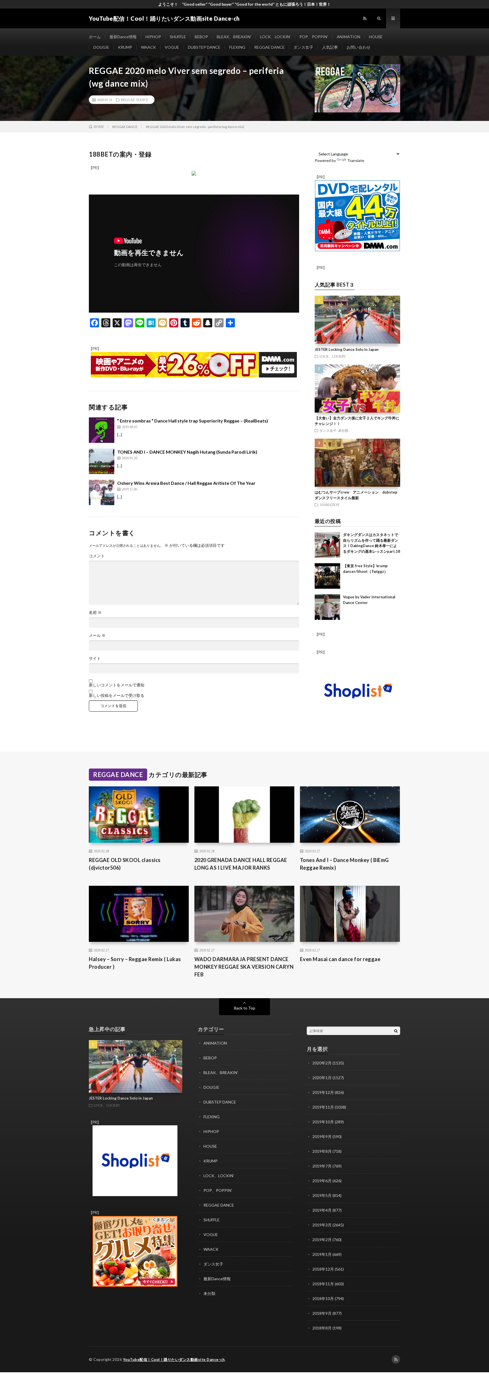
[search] (396, 1030)
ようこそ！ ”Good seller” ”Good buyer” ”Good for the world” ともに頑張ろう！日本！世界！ (244, 4)
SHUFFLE (178, 36)
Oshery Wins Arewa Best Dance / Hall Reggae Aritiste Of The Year (186, 483)
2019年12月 (323, 1092)
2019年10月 (323, 1121)
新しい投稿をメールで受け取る (116, 695)
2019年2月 (322, 1239)
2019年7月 (322, 1166)
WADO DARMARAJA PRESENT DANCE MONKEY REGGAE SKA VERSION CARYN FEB (244, 967)
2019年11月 (323, 1107)
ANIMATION (348, 36)
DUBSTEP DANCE (204, 47)
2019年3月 (322, 1224)
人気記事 (330, 47)
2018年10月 (323, 1298)
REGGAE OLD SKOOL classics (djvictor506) (125, 864)
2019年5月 (322, 1195)
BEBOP (201, 36)
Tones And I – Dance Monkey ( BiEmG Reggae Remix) (344, 864)
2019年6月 (322, 1180)
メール (97, 635)
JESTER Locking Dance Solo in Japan (347, 349)
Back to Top (244, 1008)
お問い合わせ (358, 47)
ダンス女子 (303, 47)
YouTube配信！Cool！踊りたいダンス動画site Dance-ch (174, 1359)
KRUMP (125, 47)
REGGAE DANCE (269, 47)
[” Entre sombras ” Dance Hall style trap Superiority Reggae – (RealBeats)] (101, 430)
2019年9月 (322, 1136)
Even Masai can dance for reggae (340, 959)
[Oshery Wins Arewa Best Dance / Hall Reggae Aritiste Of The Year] (101, 492)
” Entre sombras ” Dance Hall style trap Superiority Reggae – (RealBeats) (192, 420)
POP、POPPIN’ (313, 36)
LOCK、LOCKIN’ (275, 36)
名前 (95, 612)
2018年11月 (323, 1283)
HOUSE (376, 36)
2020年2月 (322, 1062)
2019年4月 (322, 1210)
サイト (95, 658)
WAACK (148, 47)
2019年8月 (322, 1151)
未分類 (343, 430)
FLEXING (237, 47)
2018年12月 (323, 1269)
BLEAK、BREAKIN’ (234, 36)
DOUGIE (101, 47)
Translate (355, 160)
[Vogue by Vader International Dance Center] (327, 607)
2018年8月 (322, 1328)
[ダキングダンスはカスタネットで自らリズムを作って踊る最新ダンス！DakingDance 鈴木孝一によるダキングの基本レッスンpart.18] (327, 545)
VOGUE (172, 47)
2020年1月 (322, 1077)
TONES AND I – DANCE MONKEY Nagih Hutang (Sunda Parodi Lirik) (187, 451)
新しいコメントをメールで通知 (116, 685)
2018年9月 (322, 1313)
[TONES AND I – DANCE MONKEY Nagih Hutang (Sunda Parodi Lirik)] (101, 461)
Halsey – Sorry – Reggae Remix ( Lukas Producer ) (135, 963)
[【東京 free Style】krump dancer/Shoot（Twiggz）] (327, 576)
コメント (97, 556)
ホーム (95, 36)
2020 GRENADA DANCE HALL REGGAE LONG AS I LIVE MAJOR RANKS (240, 864)
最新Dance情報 (123, 36)
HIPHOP (153, 36)
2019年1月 (322, 1254)
